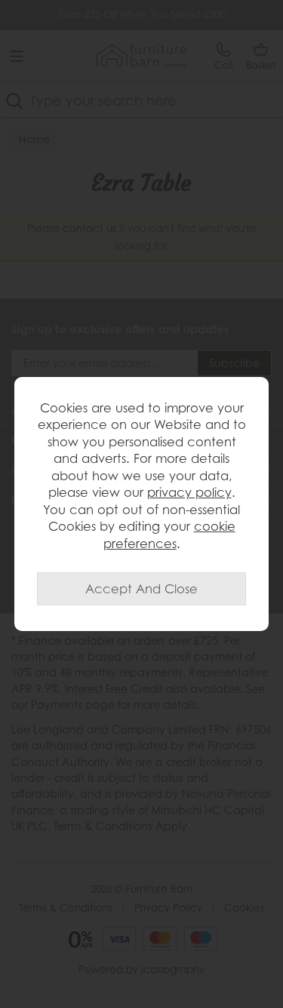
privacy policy (189, 492)
